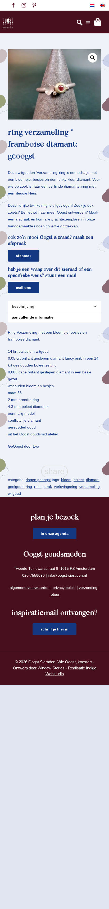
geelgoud (16, 486)
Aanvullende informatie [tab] (32, 317)
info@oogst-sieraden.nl (67, 575)
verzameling (89, 486)
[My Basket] (97, 22)
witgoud (14, 493)
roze (38, 486)
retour (54, 594)
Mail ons (23, 287)
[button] (92, 58)
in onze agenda (55, 533)
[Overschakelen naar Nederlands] (92, 5)
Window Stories (51, 668)
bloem (66, 480)
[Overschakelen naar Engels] (102, 5)
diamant (92, 480)
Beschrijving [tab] (23, 306)
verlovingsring (65, 486)
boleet (79, 480)
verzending (88, 587)
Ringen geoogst (38, 480)
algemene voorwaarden (29, 587)
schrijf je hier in (54, 629)
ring (29, 486)
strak (48, 486)
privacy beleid (64, 587)
